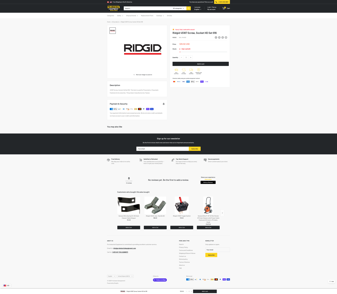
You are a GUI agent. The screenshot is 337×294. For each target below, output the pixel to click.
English (110, 276)
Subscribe (194, 149)
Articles (169, 15)
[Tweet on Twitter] (222, 37)
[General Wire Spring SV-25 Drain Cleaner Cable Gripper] (128, 205)
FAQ (180, 268)
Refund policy (183, 259)
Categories (110, 15)
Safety (119, 15)
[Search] (188, 8)
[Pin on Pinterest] (219, 37)
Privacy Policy (183, 247)
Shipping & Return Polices (187, 253)
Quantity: (175, 57)
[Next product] (222, 212)
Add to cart (200, 64)
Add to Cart (129, 227)
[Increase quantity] (191, 57)
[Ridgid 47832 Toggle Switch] (181, 205)
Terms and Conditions (186, 250)
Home (108, 22)
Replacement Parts (147, 15)
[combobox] (7, 285)
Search (181, 244)
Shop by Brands (131, 15)
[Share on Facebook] (216, 37)
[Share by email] (226, 37)
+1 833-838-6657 (223, 2)
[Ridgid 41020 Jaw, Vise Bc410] (155, 205)
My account (211, 9)
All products (115, 22)
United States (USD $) (124, 276)
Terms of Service (184, 262)
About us (182, 265)
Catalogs (159, 15)
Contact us (182, 256)
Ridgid (174, 37)
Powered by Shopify (112, 283)
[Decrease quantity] (181, 57)
